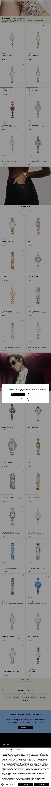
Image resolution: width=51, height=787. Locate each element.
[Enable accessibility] (2, 784)
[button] (47, 385)
